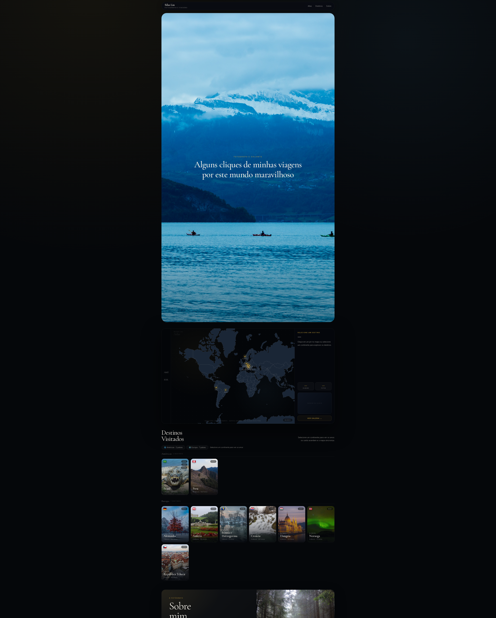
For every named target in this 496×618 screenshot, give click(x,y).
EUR (166, 379)
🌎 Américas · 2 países (173, 447)
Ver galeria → (314, 418)
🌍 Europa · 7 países (197, 447)
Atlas (310, 6)
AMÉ (166, 372)
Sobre (328, 6)
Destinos (319, 6)
